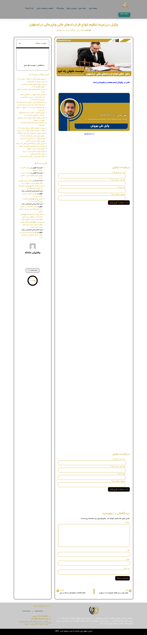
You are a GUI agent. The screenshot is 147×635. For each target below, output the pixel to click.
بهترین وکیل (39, 199)
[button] (20, 43)
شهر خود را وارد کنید (118, 180)
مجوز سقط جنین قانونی (37, 154)
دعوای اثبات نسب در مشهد (36, 149)
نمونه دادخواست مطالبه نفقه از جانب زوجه (31, 131)
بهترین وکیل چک (37, 186)
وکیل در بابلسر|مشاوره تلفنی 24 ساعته (32, 146)
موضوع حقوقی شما (118, 194)
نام (128, 550)
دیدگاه (127, 522)
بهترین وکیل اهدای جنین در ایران (33, 151)
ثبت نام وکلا (29, 8)
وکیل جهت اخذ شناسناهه (34, 214)
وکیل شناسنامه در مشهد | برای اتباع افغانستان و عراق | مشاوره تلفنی (31, 209)
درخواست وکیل (38, 58)
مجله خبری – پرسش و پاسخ (76, 8)
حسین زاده (39, 222)
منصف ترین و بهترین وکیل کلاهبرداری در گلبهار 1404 (32, 175)
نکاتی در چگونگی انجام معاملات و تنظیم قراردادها (31, 54)
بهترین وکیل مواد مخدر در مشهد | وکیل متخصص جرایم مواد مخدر (31, 235)
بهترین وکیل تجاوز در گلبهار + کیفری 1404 (30, 79)
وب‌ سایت (127, 568)
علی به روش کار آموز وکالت (36, 81)
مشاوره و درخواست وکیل (45, 8)
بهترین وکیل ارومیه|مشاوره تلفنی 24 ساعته (30, 144)
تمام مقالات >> (32, 270)
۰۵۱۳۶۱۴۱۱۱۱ (89, 134)
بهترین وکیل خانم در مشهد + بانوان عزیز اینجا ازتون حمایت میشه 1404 (31, 224)
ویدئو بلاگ (60, 8)
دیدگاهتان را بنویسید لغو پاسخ (34, 65)
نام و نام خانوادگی (118, 172)
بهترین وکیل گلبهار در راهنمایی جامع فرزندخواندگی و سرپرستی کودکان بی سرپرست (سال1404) (33, 97)
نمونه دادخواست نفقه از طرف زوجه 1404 (31, 128)
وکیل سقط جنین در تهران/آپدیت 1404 (32, 156)
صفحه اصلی (93, 8)
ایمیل (127, 559)
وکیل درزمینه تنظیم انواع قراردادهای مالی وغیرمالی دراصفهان (73, 25)
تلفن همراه (121, 187)
